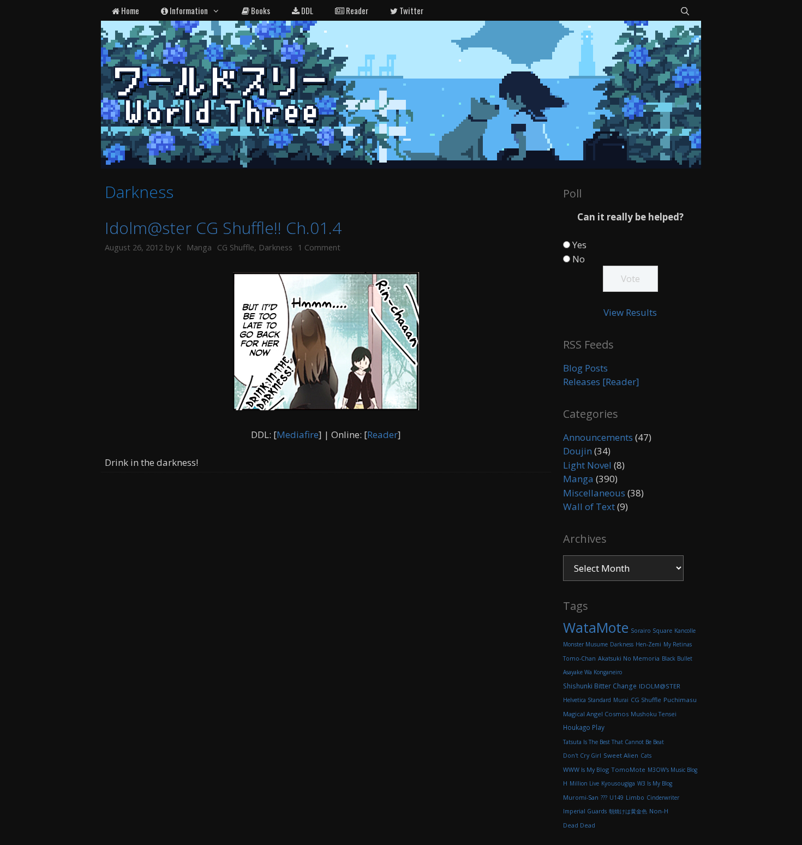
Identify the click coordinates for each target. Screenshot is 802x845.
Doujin (577, 451)
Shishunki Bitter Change (600, 686)
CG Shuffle (235, 247)
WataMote (596, 627)
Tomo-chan (579, 658)
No (578, 259)
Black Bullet (677, 658)
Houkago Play (584, 727)
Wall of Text (589, 506)
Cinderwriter (663, 797)
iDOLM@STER (659, 686)
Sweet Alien (620, 755)
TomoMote (628, 769)
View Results (630, 312)
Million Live (584, 783)
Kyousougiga (618, 783)
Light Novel (587, 465)
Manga (199, 247)
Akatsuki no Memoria (629, 658)
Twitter (410, 10)
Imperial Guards (585, 811)
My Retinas (677, 644)
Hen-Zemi (648, 644)
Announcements (598, 437)
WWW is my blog (586, 769)
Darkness (275, 247)
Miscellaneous (594, 493)
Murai (621, 700)
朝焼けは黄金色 (628, 811)
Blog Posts (585, 368)
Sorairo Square (651, 630)
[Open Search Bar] (685, 10)
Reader (356, 10)
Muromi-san (580, 797)
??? (604, 797)
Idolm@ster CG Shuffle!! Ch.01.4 (223, 228)
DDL (306, 10)
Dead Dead (579, 825)
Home (129, 10)
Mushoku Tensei (654, 714)
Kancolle (685, 630)
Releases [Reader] (601, 381)
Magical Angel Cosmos (596, 714)
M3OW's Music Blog (672, 770)
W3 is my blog (654, 783)
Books (259, 10)
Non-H (658, 811)
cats (646, 755)
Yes (579, 244)
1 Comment (319, 247)
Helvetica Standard (587, 700)
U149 (616, 797)
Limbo (635, 797)
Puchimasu (680, 700)
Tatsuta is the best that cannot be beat (613, 742)
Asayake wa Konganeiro (592, 672)
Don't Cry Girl (582, 755)
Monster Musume (585, 644)
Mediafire (298, 434)
